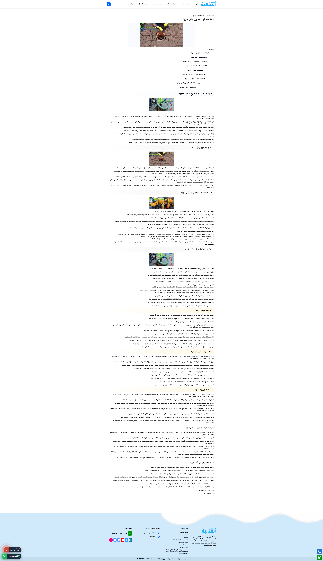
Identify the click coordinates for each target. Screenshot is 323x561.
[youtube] (122, 540)
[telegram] (115, 540)
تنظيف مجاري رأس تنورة (195, 70)
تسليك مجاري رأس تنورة (199, 57)
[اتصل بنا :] (319, 551)
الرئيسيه (195, 4)
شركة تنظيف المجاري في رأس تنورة (188, 83)
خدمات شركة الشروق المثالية (180, 540)
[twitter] (126, 540)
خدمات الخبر (131, 4)
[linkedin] (118, 540)
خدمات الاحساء (157, 4)
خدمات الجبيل (143, 4)
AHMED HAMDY (143, 559)
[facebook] (130, 540)
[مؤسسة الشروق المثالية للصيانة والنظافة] (208, 4)
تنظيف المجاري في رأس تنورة (189, 87)
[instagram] (111, 540)
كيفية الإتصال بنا (184, 547)
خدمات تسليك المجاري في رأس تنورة (195, 61)
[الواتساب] (319, 557)
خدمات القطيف (171, 4)
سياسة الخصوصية (183, 542)
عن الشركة (185, 545)
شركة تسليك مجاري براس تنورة (200, 53)
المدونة (186, 537)
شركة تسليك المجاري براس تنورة (192, 74)
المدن (186, 534)
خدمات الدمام (185, 4)
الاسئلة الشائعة (184, 532)
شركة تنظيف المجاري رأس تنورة (196, 66)
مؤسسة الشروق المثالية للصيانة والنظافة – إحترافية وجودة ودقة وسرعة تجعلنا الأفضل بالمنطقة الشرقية (176, 551)
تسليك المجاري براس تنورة (194, 78)
